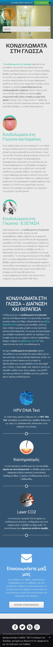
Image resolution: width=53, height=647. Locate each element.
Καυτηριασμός (26, 459)
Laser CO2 (26, 511)
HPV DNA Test (26, 410)
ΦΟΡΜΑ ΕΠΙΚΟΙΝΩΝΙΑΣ (26, 604)
